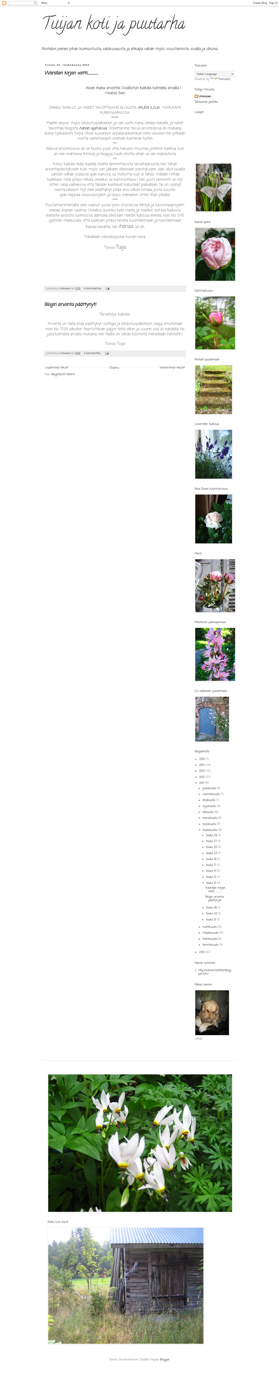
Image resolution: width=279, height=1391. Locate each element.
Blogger (165, 1360)
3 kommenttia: (93, 353)
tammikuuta (211, 945)
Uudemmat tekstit (57, 368)
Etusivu (114, 368)
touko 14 (211, 871)
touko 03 (212, 914)
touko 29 (212, 835)
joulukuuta (210, 788)
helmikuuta (210, 939)
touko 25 (212, 847)
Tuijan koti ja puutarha (113, 25)
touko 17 (211, 865)
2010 (202, 952)
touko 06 (212, 908)
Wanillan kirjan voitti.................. (71, 73)
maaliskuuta (211, 933)
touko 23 (212, 853)
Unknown (205, 97)
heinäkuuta (210, 818)
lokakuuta (209, 800)
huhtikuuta (210, 927)
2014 (202, 765)
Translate (224, 79)
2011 (202, 783)
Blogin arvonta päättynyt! (70, 304)
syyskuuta (210, 806)
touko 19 (212, 859)
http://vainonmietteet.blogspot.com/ (214, 972)
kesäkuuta (210, 824)
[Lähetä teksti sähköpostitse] (107, 289)
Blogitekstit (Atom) (63, 374)
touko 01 (211, 920)
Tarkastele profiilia (206, 102)
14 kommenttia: (93, 289)
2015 (202, 759)
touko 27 (212, 841)
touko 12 (211, 877)
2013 (202, 771)
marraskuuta (211, 794)
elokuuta (208, 812)
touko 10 (211, 883)
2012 (202, 777)
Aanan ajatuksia (93, 128)
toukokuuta (210, 830)
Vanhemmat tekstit (172, 368)
